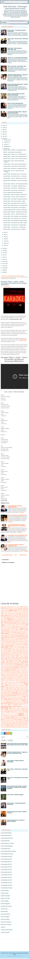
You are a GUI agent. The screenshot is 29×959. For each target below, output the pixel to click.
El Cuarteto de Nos (14, 642)
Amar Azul (25, 613)
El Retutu (25, 643)
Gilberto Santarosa (4, 651)
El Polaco (6, 643)
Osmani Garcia (19, 696)
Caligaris (13, 624)
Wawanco (12, 724)
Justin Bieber (24, 662)
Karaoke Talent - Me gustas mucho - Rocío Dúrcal (14, 174)
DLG (27, 632)
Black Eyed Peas (5, 621)
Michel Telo (9, 690)
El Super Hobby (7, 644)
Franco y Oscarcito (15, 648)
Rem (12, 704)
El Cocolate (8, 642)
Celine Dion (14, 628)
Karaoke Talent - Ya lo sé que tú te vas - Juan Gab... (15, 218)
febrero (5, 243)
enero (5, 245)
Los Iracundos (23, 677)
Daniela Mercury (21, 634)
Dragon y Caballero (14, 639)
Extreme (26, 646)
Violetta (19, 723)
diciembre (6, 139)
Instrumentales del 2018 (6, 880)
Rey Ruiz (24, 704)
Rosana (23, 709)
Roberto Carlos (24, 708)
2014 (3, 259)
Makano (10, 683)
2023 (3, 132)
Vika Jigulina (25, 722)
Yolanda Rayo (14, 727)
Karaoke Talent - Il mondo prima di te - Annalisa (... (14, 229)
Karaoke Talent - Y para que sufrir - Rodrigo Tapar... (15, 225)
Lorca (22, 673)
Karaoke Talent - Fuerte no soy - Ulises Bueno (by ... (15, 154)
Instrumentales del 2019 (6, 882)
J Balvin (17, 656)
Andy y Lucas (17, 615)
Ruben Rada (7, 710)
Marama (23, 685)
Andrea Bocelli (25, 614)
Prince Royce (9, 702)
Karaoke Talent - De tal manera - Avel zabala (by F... (15, 166)
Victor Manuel (19, 722)
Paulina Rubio (8, 699)
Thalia (24, 718)
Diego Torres (25, 637)
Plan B (4, 702)
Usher (3, 722)
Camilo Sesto (7, 625)
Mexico (19, 275)
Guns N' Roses (11, 653)
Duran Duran (25, 639)
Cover (5, 275)
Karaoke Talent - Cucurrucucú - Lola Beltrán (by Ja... (15, 188)
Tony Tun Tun (12, 721)
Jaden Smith (25, 656)
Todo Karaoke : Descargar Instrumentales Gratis (15, 7)
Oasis (21, 695)
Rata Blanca (17, 703)
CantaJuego (12, 625)
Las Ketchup (12, 672)
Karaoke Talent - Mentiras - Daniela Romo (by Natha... (15, 211)
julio (5, 232)
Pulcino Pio (20, 702)
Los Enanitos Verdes (11, 677)
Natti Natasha (15, 693)
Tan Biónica (8, 718)
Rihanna (11, 708)
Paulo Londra (14, 699)
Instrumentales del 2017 (6, 877)
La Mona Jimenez (23, 668)
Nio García (26, 694)
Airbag (18, 607)
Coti (11, 632)
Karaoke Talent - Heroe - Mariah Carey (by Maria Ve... (15, 164)
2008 (3, 272)
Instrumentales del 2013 (6, 867)
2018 (3, 250)
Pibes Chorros (8, 700)
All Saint (6, 613)
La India (11, 668)
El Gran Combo (24, 642)
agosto (5, 148)
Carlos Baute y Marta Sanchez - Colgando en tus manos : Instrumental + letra (17, 75)
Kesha (26, 664)
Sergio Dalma (10, 713)
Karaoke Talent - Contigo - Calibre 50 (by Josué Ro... (15, 178)
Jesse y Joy (19, 658)
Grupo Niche (20, 652)
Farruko (14, 647)
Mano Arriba (12, 685)
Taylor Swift (14, 718)
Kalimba (2, 663)
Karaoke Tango (4, 911)
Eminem (22, 644)
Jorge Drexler (17, 659)
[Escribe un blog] (3, 500)
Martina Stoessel (17, 688)
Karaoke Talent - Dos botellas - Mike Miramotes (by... (15, 199)
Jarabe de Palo (14, 657)
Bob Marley (16, 621)
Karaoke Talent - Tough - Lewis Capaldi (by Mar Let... (15, 156)
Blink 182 (11, 621)
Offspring (24, 695)
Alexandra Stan (4, 611)
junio (5, 234)
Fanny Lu (11, 647)
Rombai (6, 709)
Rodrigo (2, 709)
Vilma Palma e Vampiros (12, 723)
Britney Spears (12, 623)
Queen (24, 702)
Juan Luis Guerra (17, 660)
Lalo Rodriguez (18, 671)
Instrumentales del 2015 (6, 872)
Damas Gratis (21, 633)
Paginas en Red (17, 956)
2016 (3, 255)
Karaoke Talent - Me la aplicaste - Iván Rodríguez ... (15, 207)
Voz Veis (2, 724)
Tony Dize (7, 721)
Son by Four (18, 716)
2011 (3, 265)
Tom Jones (3, 721)
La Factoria (6, 668)
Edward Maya (21, 641)
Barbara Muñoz (25, 619)
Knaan (19, 666)
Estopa (23, 646)
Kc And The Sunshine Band (9, 664)
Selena (23, 712)
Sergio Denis (15, 713)
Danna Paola (6, 636)
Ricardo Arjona (6, 706)
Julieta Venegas (9, 662)
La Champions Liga (23, 667)
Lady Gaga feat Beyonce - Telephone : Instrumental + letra (16, 545)
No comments (7, 286)
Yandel (4, 727)
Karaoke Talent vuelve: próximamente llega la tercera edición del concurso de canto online (17, 744)
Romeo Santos (12, 709)
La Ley (18, 668)
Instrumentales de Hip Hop (7, 853)
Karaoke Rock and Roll (6, 906)
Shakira (21, 714)
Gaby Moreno (8, 649)
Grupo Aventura (14, 652)
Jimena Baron (25, 658)
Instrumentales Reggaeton (7, 846)
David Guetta (4, 637)
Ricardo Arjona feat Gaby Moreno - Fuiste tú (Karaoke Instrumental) (17, 85)
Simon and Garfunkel (12, 715)
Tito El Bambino (18, 719)
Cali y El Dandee (8, 624)
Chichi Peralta (4, 629)
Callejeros (17, 624)
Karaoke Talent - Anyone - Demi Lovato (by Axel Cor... (15, 158)
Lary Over (3, 672)
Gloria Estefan (19, 651)
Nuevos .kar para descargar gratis (15, 103)
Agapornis (3, 607)
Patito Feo (16, 698)
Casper (5, 628)
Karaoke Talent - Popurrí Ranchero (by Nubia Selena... (15, 220)
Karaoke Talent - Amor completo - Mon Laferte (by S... (15, 216)
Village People (3, 723)
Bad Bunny (10, 619)
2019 (3, 248)
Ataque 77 (18, 616)
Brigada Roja (6, 623)
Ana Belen (10, 614)
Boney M (24, 621)
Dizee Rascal (7, 638)
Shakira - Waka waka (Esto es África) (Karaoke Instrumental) (16, 94)
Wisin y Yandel (10, 725)
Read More (21, 512)
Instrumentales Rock (5, 848)
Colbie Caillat (25, 630)
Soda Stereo (7, 716)
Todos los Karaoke (5, 932)
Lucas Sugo (25, 680)
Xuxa (23, 725)
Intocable (8, 656)
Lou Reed (17, 680)
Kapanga (6, 663)
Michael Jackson (24, 689)
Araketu (9, 616)
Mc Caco (7, 689)
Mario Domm (19, 686)
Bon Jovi (20, 621)
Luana (21, 680)
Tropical (26, 721)
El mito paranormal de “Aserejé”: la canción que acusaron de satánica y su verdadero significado (17, 787)
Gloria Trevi (3, 652)
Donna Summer (8, 639)
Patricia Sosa (23, 698)
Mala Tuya (21, 683)
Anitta (27, 615)
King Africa (15, 666)
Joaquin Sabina (4, 659)
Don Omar (20, 638)
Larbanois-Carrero (24, 671)
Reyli (27, 704)
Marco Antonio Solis (10, 686)
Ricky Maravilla (25, 706)
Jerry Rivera (13, 658)
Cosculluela (7, 632)
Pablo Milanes (11, 698)
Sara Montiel (23, 710)
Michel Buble (3, 690)
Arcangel (13, 616)
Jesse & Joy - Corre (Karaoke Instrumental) (17, 57)
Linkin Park (18, 673)
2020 (3, 138)
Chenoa (26, 628)
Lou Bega (13, 680)
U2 (1, 722)
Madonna (6, 683)
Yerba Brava (8, 727)
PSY (27, 696)
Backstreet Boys (4, 619)
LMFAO (10, 667)
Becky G (6, 620)
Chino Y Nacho (19, 629)
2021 (3, 136)
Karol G (19, 663)
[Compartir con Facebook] (6, 500)
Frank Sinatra (22, 648)
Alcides (6, 609)
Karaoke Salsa (4, 908)
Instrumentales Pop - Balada (7, 843)
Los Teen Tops (8, 680)
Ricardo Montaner (17, 706)
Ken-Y (24, 664)
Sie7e (27, 713)
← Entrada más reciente (6, 554)
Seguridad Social (17, 712)
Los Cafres (20, 676)
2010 (3, 268)
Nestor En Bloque (6, 694)
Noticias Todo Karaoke (6, 924)
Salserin (11, 710)
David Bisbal (20, 636)
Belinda (9, 620)
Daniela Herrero (14, 634)
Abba (5, 606)
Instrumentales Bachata (6, 832)
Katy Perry (23, 663)
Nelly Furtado (23, 693)
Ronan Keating (18, 709)
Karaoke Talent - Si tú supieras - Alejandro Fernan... (15, 186)
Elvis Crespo (17, 644)
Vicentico (13, 722)
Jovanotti (26, 659)
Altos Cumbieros (12, 613)
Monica (5, 691)
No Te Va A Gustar (5, 695)
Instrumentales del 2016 (6, 874)
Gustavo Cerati (18, 653)
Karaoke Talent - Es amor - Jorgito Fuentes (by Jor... (15, 214)
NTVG (16, 691)
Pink (17, 700)
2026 (3, 125)
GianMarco (18, 649)
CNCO (23, 623)
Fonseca (2, 648)
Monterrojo (9, 691)
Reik (9, 704)
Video (7, 277)
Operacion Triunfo (8, 696)
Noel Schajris (13, 695)
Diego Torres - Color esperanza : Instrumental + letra (14, 49)
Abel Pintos (10, 606)
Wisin (5, 725)
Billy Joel (26, 620)
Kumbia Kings (5, 667)
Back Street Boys (24, 618)
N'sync (13, 691)
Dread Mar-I (20, 639)
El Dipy (19, 642)
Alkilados (2, 613)
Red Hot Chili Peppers (24, 703)
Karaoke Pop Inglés (5, 895)
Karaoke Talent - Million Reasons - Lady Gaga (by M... (15, 205)
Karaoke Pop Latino (5, 898)
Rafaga (2, 703)
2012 (3, 263)
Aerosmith (26, 606)
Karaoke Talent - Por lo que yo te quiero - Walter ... (14, 201)
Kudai (22, 666)
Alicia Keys (26, 611)
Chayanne (22, 628)
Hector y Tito (21, 654)
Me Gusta (11, 689)
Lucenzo (2, 682)
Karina (15, 663)
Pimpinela (13, 700)
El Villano (12, 644)
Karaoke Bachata (5, 890)
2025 (3, 127)
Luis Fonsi (23, 682)
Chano (18, 628)
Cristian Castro (16, 632)
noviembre (6, 142)
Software (12, 717)
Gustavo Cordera (25, 653)
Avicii (25, 616)
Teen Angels (20, 718)
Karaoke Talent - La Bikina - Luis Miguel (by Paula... (15, 150)
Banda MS (20, 619)
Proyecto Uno (15, 702)
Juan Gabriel (9, 660)
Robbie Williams (17, 708)
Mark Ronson (25, 686)
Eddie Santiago (9, 641)
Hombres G (3, 656)
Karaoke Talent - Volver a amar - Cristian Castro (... (14, 190)
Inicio (2, 275)
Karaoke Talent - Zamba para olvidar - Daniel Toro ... (15, 203)
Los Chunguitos (4, 677)
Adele (21, 606)
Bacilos (19, 618)
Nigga (22, 694)
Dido (21, 637)
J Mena (21, 656)
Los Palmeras (8, 678)
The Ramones (12, 719)
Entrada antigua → (23, 554)
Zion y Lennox (25, 727)
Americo (5, 614)
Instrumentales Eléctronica (7, 838)
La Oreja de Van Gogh (10, 669)
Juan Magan (25, 660)
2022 (3, 134)
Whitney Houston (18, 724)
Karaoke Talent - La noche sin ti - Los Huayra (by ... (14, 227)
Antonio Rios (3, 616)
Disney (2, 638)
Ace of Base (16, 606)
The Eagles (7, 719)
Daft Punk (12, 633)
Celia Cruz (9, 628)
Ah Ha (15, 607)
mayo (5, 236)
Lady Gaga (7, 671)
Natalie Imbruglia (7, 693)
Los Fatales (18, 677)
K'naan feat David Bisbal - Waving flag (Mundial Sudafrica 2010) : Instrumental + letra (17, 525)
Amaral (2, 614)
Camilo (3, 625)
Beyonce (22, 620)
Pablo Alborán (4, 698)
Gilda (9, 651)
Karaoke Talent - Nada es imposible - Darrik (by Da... (15, 194)
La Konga (15, 668)
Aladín (24, 607)
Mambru (2, 685)
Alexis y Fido (20, 611)
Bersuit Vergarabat (16, 620)
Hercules (26, 654)
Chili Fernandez (11, 629)
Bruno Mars (19, 623)
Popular (4, 740)
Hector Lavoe (10, 654)
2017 (3, 252)
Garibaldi (14, 649)
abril (5, 238)
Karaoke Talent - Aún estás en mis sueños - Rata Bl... (15, 222)
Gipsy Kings (13, 651)
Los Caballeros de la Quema (12, 676)
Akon (21, 607)
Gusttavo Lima (4, 654)
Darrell (15, 636)
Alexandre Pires (10, 611)
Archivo (10, 740)
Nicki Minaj (12, 694)
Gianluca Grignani (24, 649)
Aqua (7, 616)
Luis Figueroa (17, 682)
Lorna (25, 673)
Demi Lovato (10, 637)
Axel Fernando (7, 618)
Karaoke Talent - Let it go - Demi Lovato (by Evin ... (14, 196)
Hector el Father (16, 654)
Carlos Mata (9, 627)
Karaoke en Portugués (6, 921)
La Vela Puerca (23, 669)
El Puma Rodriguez (19, 643)
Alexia (15, 611)
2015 (3, 257)
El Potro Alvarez (12, 643)
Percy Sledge (3, 700)
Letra (16, 275)
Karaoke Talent (11, 275)
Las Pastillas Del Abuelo (20, 672)
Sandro (18, 710)
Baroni (2, 620)
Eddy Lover (15, 641)
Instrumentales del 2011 (6, 861)
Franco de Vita (7, 648)
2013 (3, 261)
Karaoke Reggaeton (5, 903)
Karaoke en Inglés (5, 916)
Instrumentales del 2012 (6, 864)
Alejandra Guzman (13, 609)
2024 (3, 129)
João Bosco (3, 660)
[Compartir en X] (4, 500)
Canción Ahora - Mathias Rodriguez (15, 794)
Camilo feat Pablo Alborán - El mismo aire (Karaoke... (15, 209)
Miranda (26, 690)
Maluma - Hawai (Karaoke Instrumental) (12, 152)
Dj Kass (12, 638)
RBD (27, 702)
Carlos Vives (15, 627)
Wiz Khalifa (16, 725)
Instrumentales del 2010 (6, 859)
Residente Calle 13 (17, 704)
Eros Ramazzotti (18, 646)
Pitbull (23, 700)
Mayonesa (3, 689)
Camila (26, 624)
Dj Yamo (16, 638)
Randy (12, 703)
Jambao (2, 657)
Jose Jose (22, 659)
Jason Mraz (21, 657)
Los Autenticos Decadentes (23, 674)
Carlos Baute (25, 625)
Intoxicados (12, 656)
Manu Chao (17, 685)
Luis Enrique (11, 682)
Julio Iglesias (17, 662)
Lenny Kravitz (7, 673)
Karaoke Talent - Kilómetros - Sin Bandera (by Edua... (15, 168)
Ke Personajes (18, 664)
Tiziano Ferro (25, 719)
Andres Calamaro (5, 615)
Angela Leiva (23, 615)
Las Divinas (7, 672)
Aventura (22, 616)
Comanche (3, 632)
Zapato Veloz (19, 727)
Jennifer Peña (7, 658)
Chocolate (26, 629)
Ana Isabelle (15, 614)
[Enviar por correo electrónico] (1, 500)
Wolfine (20, 725)
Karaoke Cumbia (4, 893)
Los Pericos (14, 678)
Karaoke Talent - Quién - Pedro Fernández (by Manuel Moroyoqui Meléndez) (14, 283)
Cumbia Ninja (23, 632)
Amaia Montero (19, 613)
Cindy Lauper (12, 630)
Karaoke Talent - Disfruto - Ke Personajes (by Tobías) (15, 183)
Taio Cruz (3, 718)
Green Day (8, 652)
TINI (27, 716)
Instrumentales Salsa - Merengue (8, 851)
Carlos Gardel (3, 627)
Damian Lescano (7, 634)
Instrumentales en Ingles (6, 887)
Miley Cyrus (21, 690)
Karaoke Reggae (5, 901)
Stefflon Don (24, 716)
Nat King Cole (21, 691)
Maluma (26, 683)
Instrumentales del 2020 (6, 885)
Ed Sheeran (3, 641)
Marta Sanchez (9, 688)
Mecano (14, 689)
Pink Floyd (20, 700)
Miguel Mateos (15, 690)
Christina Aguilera (5, 630)
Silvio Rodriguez (4, 715)
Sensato (6, 713)
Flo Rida (26, 647)
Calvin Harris (22, 624)
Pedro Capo (25, 699)
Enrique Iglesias (9, 646)
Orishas (14, 696)
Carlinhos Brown (18, 625)
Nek (19, 693)
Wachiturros (7, 724)
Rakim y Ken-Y (7, 703)
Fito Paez (22, 647)
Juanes (3, 662)
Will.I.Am (24, 724)
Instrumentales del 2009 (6, 856)
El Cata (4, 642)
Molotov (2, 691)
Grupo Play (25, 652)
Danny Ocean (11, 636)
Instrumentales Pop (5, 840)
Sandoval (15, 710)
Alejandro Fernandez (23, 609)
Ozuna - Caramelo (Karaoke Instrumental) (12, 192)
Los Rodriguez (22, 679)
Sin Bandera (20, 715)
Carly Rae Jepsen (22, 627)
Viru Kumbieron (25, 723)
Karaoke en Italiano (5, 919)
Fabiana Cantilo (4, 647)
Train (16, 721)
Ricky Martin (4, 708)
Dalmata (15, 633)
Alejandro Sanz (13, 610)
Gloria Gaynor (25, 651)
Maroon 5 (3, 688)
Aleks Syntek (20, 610)
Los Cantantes (25, 676)
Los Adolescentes (14, 674)
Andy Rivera (11, 615)
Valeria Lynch (8, 722)
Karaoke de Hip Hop (5, 914)
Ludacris (6, 682)
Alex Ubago (25, 610)
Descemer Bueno (16, 637)
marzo (5, 241)
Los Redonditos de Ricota (12, 679)
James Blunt (7, 657)
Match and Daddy (24, 688)
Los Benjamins (4, 676)
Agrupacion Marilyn (10, 607)
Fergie (18, 647)
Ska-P (25, 715)
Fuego (4, 649)
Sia (25, 713)
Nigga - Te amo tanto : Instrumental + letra (17, 515)
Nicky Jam (18, 694)
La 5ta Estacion (15, 667)
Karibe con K (11, 663)
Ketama (2, 666)
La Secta (18, 669)
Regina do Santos (4, 704)
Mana (6, 685)
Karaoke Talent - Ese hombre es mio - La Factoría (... (15, 176)
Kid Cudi (11, 666)
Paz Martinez (20, 699)
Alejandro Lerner (4, 610)
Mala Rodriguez (15, 683)
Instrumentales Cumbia (6, 835)
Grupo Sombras (4, 653)
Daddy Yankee (5, 633)
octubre (5, 144)
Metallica (18, 689)
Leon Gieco (13, 673)
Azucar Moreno (14, 618)
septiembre (6, 146)
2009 (3, 270)
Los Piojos (19, 678)
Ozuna (24, 696)
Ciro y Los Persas (18, 630)
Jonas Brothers (11, 659)
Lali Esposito (12, 671)
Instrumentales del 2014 (6, 869)
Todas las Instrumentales (6, 929)
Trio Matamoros (21, 721)
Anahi (20, 614)
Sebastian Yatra (9, 712)
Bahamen (15, 619)
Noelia (18, 695)
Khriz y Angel (6, 666)
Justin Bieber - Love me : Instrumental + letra (17, 535)
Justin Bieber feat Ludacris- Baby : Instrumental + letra (15, 506)
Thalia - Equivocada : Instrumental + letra (16, 66)
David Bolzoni (25, 636)
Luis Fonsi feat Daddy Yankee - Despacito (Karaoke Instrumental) (17, 112)
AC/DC (2, 606)
